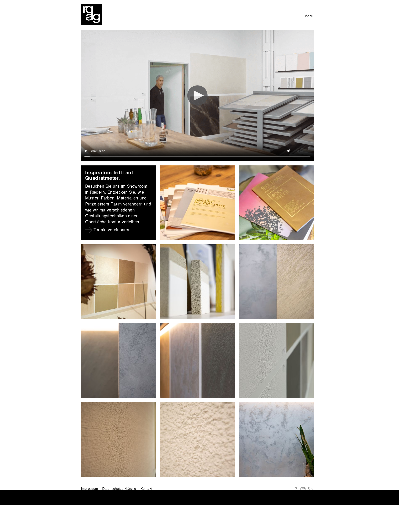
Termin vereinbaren (112, 229)
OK (5, 501)
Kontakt (146, 488)
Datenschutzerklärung (105, 488)
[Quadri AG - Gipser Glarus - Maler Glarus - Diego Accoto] (91, 14)
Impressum (82, 488)
